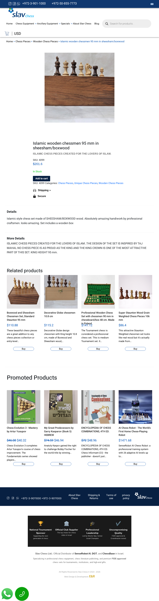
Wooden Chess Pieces (45, 41)
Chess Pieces (23, 41)
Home (9, 41)
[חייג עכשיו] (22, 594)
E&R (92, 576)
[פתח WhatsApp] (7, 594)
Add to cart (41, 178)
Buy (23, 349)
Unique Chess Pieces (86, 183)
